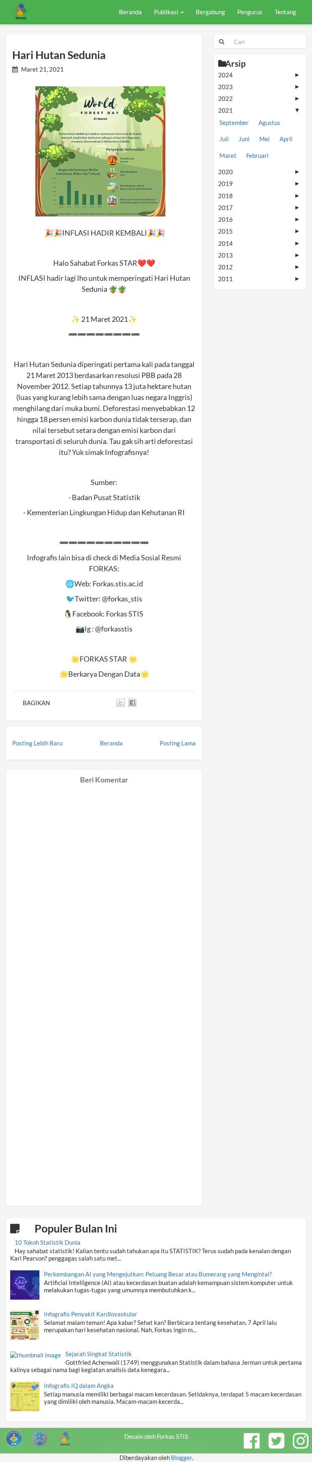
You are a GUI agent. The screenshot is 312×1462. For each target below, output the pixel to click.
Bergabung (210, 11)
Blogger (181, 1457)
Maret (227, 155)
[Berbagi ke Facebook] (132, 703)
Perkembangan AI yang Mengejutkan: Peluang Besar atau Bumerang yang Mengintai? (158, 1274)
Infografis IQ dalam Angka (79, 1385)
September (234, 122)
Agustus (269, 122)
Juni (243, 138)
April (286, 138)
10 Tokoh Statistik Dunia (47, 1242)
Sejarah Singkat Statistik (98, 1353)
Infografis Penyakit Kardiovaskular (90, 1314)
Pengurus (249, 11)
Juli (224, 138)
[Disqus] (104, 886)
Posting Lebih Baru (37, 743)
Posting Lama (178, 743)
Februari (257, 155)
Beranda (130, 11)
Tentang (285, 11)
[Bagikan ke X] (121, 703)
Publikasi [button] (167, 11)
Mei (264, 138)
